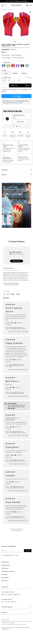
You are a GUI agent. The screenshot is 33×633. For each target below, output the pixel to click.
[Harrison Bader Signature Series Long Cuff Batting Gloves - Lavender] (18, 66)
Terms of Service (5, 627)
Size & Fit (4, 175)
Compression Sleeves (8, 571)
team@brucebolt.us (7, 599)
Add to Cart (20, 85)
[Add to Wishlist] (30, 12)
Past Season (5, 577)
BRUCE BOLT (7, 619)
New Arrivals (5, 562)
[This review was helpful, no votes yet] (23, 331)
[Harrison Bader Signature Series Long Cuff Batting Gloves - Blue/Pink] (4, 66)
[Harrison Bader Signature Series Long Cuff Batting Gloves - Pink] (13, 66)
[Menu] (2, 5)
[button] (27, 5)
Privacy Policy (8, 555)
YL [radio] (14, 80)
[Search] (5, 5)
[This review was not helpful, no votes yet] (25, 331)
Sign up (28, 550)
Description (5, 170)
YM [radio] (9, 80)
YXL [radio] (19, 80)
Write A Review (16, 261)
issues (17, 294)
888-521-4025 (10, 592)
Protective (4, 574)
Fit (4, 70)
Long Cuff (9, 9)
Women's (24, 73)
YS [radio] (4, 80)
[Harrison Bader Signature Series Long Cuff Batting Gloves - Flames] (8, 66)
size (8, 294)
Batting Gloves (4, 9)
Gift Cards (4, 580)
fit (4, 294)
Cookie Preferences (5, 628)
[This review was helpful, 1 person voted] (23, 490)
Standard (15, 73)
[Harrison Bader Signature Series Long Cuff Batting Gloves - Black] (22, 66)
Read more (20, 356)
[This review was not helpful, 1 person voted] (26, 464)
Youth (5, 73)
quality (12, 294)
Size (6, 77)
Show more (6, 298)
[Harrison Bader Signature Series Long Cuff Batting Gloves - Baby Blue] (27, 66)
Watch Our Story (10, 199)
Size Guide (29, 77)
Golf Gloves (5, 568)
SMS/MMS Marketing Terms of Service (22, 627)
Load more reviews (16, 530)
